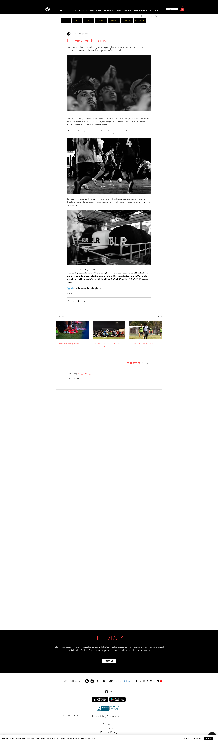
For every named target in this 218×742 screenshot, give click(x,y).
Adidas (127, 681)
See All (160, 316)
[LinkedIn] (137, 681)
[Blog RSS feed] (87, 681)
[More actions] (149, 34)
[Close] (215, 738)
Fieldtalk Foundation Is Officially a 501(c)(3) (108, 345)
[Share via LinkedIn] (79, 301)
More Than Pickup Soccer (68, 343)
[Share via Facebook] (68, 301)
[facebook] (141, 681)
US (113, 724)
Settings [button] (186, 738)
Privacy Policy (90, 738)
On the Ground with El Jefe (143, 343)
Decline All (197, 738)
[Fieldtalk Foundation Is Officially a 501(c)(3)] (109, 330)
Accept (208, 738)
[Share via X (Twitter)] (74, 301)
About (107, 724)
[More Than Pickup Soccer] (72, 330)
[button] (182, 8)
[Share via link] (85, 301)
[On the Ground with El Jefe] (145, 330)
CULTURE (70, 293)
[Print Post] (90, 301)
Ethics (109, 728)
